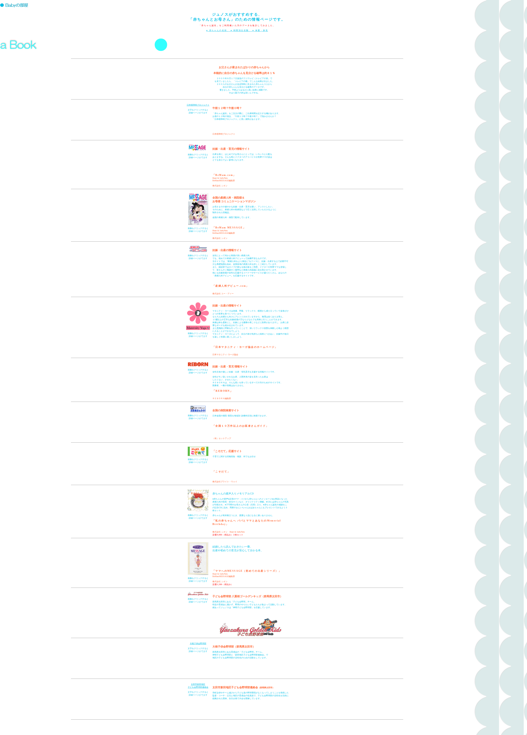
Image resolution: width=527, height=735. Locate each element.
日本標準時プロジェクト (198, 105)
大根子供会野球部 (198, 643)
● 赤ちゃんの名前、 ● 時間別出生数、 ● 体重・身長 (237, 30)
